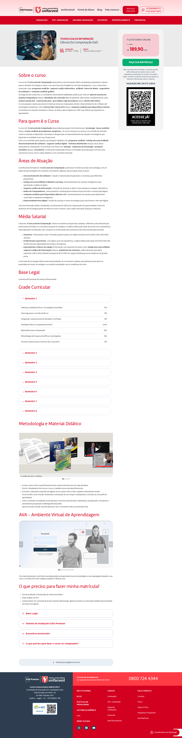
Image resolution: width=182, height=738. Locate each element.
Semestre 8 (31, 411)
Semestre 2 (31, 353)
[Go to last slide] (21, 453)
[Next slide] (111, 453)
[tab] (63, 479)
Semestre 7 (31, 401)
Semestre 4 (31, 372)
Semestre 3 (31, 362)
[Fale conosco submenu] (120, 10)
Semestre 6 (31, 391)
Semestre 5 (31, 382)
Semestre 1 (31, 298)
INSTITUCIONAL (84, 691)
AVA (78, 716)
